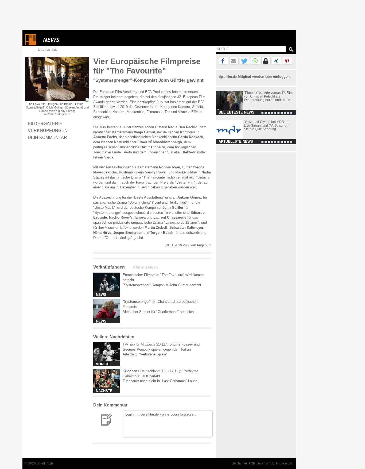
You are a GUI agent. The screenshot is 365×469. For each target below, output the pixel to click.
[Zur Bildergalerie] (87, 100)
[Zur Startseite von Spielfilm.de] (30, 44)
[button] (223, 61)
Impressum (284, 463)
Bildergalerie (45, 123)
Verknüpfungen (48, 130)
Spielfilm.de (150, 414)
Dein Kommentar (47, 137)
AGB (251, 463)
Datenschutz (266, 463)
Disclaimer (239, 463)
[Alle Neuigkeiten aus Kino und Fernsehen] (70, 40)
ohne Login (170, 414)
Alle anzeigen (145, 267)
